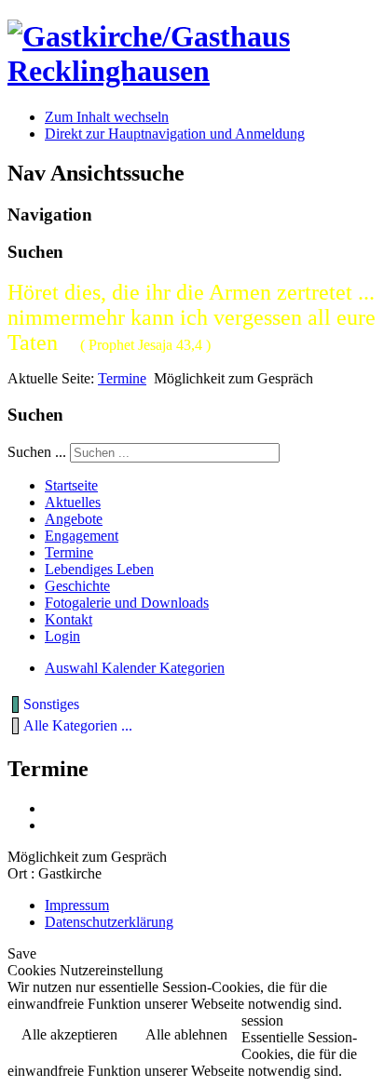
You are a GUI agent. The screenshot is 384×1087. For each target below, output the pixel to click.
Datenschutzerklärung (109, 922)
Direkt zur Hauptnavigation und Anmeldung (175, 133)
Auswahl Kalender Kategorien (135, 668)
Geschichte (77, 586)
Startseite (71, 485)
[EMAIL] (51, 825)
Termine (122, 378)
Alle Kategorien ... (77, 725)
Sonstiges (51, 704)
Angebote (74, 519)
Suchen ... (36, 452)
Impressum (77, 905)
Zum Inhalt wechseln (107, 117)
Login (62, 636)
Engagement (81, 536)
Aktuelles (73, 502)
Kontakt (68, 619)
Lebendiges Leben (99, 569)
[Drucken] (51, 808)
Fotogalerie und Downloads (127, 603)
